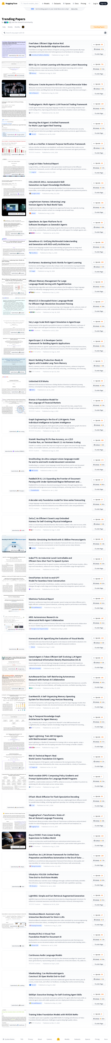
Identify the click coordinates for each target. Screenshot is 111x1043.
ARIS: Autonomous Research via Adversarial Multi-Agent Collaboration (46, 619)
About (40, 1039)
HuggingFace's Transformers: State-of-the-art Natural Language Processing (47, 816)
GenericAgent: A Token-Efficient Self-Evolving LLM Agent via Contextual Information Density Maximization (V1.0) (55, 658)
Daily (4, 27)
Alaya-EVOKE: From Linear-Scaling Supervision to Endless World (44, 836)
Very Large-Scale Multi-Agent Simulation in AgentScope (54, 322)
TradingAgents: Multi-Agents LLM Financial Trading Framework (58, 104)
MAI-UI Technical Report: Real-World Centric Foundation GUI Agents (46, 757)
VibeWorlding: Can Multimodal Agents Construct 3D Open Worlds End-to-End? (47, 975)
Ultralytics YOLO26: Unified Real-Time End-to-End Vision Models (44, 876)
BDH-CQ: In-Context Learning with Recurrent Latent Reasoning (58, 64)
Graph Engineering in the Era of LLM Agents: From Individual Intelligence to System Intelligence (52, 421)
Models (47, 3)
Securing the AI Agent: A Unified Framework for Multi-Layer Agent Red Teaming (49, 124)
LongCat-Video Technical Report (44, 163)
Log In (95, 3)
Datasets (57, 3)
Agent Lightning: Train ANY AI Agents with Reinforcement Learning (46, 737)
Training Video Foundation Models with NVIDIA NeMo (53, 1014)
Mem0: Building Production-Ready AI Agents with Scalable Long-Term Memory (48, 361)
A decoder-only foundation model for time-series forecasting (57, 500)
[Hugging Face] (58, 1039)
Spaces (67, 3)
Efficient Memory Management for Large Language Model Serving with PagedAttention (50, 282)
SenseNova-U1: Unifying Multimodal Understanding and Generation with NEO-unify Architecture (53, 243)
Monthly (17, 27)
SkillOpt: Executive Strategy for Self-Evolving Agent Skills (55, 994)
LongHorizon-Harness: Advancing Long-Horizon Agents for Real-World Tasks (47, 203)
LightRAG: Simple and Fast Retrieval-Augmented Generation (56, 895)
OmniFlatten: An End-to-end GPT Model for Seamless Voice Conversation (47, 579)
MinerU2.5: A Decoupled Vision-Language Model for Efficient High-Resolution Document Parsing (51, 302)
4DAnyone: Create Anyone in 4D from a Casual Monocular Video (58, 84)
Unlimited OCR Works (39, 381)
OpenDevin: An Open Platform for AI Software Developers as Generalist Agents (48, 223)
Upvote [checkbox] (99, 44)
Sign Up (103, 3)
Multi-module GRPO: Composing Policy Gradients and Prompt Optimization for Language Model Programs (53, 777)
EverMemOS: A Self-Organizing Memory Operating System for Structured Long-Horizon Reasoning (52, 698)
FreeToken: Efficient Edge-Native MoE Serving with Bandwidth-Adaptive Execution (49, 45)
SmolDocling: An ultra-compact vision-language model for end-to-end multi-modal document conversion (54, 460)
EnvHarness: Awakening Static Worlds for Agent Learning (55, 262)
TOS (21, 1039)
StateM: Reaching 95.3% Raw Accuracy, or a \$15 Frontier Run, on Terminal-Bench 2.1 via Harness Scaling (55, 441)
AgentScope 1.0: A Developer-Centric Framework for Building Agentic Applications (49, 342)
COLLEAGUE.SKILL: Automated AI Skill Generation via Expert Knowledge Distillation (49, 183)
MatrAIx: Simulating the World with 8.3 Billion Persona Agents (57, 539)
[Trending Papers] (23, 27)
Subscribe (74, 9)
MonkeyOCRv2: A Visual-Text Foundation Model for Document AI (45, 935)
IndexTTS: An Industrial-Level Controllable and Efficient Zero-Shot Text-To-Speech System (50, 559)
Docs (77, 3)
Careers (49, 1039)
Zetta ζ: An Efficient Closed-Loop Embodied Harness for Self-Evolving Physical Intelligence (50, 520)
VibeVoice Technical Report (41, 598)
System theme (9, 1039)
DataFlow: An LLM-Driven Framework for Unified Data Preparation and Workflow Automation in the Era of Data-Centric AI (55, 856)
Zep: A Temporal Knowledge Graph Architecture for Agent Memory (44, 718)
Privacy (30, 1039)
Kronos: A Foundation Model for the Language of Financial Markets (45, 401)
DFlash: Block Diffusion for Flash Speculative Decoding (54, 796)
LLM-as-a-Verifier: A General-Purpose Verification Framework (57, 144)
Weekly (10, 27)
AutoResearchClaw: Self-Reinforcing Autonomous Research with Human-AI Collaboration (52, 678)
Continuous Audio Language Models (45, 955)
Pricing (83, 3)
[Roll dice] (105, 32)
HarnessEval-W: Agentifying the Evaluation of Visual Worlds (56, 638)
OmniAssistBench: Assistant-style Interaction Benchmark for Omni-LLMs (46, 915)
